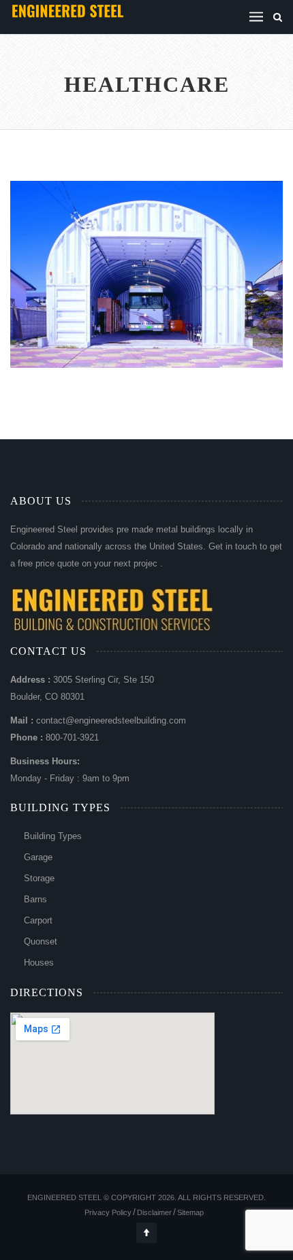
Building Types (53, 836)
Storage (39, 878)
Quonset (40, 941)
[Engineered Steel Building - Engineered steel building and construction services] (68, 10)
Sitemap (190, 1212)
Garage (38, 857)
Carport (38, 920)
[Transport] (131, 301)
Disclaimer (154, 1212)
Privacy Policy (108, 1212)
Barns (35, 899)
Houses (39, 962)
